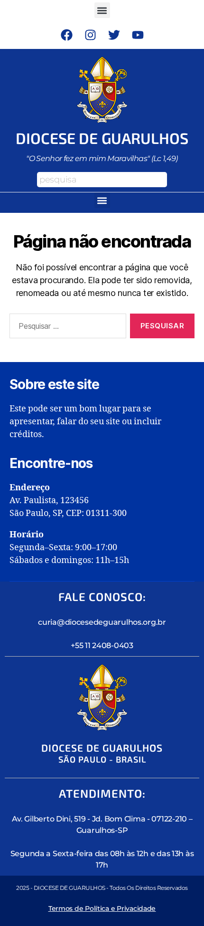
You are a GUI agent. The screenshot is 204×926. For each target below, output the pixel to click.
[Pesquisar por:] (66, 328)
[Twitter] (114, 35)
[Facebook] (66, 35)
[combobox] (102, 179)
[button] (102, 10)
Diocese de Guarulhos (102, 138)
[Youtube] (137, 35)
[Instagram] (90, 35)
